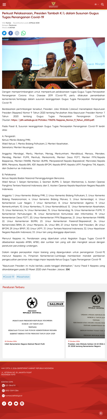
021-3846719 (10, 385)
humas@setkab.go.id (13, 396)
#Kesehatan (23, 276)
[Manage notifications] (101, 413)
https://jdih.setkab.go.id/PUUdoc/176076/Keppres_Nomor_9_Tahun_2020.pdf (52, 120)
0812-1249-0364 (12, 390)
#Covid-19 (8, 276)
